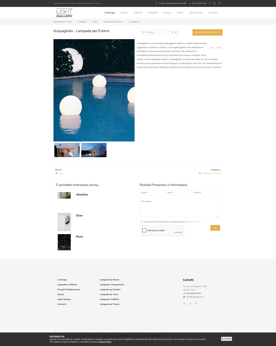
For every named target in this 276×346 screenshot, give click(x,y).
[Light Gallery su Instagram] (214, 3)
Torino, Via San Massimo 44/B (172, 3)
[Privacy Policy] (192, 221)
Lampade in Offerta (67, 284)
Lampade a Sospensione (112, 284)
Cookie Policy (104, 342)
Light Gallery (64, 299)
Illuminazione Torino (62, 21)
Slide (95, 21)
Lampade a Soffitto (109, 299)
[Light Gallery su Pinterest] (219, 3)
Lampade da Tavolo (109, 304)
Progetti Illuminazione (68, 289)
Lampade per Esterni (113, 21)
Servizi (60, 294)
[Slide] (216, 47)
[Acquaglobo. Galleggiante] (94, 90)
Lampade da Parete (109, 279)
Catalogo (82, 21)
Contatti (61, 304)
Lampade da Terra (109, 294)
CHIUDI (226, 339)
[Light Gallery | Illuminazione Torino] (64, 12)
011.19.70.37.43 (199, 3)
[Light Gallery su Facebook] (209, 3)
